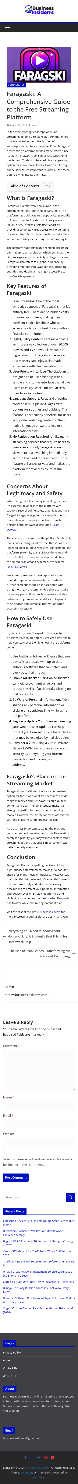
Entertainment (16, 85)
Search (70, 1197)
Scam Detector (17, 566)
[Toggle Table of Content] (45, 186)
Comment (11, 1046)
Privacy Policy (12, 1352)
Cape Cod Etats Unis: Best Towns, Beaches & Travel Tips (38, 1282)
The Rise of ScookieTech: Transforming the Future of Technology (39, 953)
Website (9, 1134)
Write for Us (11, 1376)
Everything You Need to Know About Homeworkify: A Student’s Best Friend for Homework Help (37, 936)
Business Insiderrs (48, 912)
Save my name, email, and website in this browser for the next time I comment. (38, 1162)
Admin (34, 125)
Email (8, 1116)
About (7, 1360)
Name (8, 1097)
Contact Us (10, 1368)
